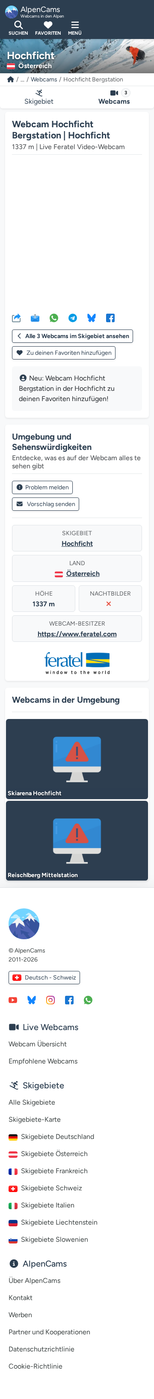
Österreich (83, 573)
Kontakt (21, 1298)
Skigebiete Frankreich (54, 1171)
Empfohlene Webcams (43, 1061)
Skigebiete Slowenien (54, 1239)
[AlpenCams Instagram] (50, 1000)
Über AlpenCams (34, 1280)
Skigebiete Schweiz (51, 1188)
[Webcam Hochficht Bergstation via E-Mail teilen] (35, 317)
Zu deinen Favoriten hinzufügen (68, 352)
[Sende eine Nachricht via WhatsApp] (88, 1000)
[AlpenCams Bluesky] (31, 1000)
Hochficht (77, 543)
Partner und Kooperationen (49, 1332)
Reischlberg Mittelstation (43, 875)
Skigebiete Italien (47, 1205)
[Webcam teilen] (16, 317)
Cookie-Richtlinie (35, 1366)
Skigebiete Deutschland (57, 1136)
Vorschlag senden (51, 504)
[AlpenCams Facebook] (69, 1000)
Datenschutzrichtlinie (41, 1349)
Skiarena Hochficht (35, 793)
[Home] (11, 79)
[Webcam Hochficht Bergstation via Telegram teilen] (72, 317)
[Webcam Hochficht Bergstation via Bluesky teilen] (91, 317)
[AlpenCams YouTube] (13, 1000)
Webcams (44, 79)
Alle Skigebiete (32, 1102)
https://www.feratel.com (77, 634)
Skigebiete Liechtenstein (59, 1222)
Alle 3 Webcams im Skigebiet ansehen (77, 336)
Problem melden (47, 487)
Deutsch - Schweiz (50, 977)
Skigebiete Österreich (54, 1154)
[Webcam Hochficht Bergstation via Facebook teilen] (110, 317)
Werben (20, 1315)
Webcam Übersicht (38, 1044)
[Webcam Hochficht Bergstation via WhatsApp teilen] (54, 317)
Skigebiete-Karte (35, 1119)
